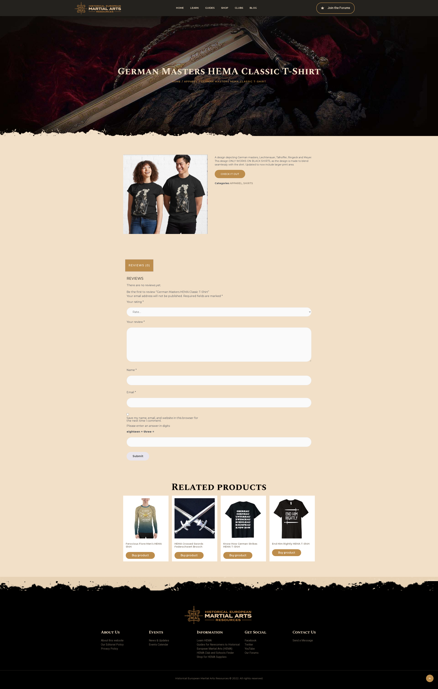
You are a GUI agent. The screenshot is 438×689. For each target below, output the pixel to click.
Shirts (248, 183)
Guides (210, 7)
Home (180, 7)
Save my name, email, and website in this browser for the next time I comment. (162, 419)
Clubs (239, 7)
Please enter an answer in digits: (148, 426)
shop (224, 7)
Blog (253, 7)
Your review (136, 322)
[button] (230, 174)
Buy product (140, 555)
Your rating (135, 302)
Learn (194, 7)
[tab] (139, 265)
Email (131, 392)
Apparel (191, 81)
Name (132, 370)
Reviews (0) (139, 265)
